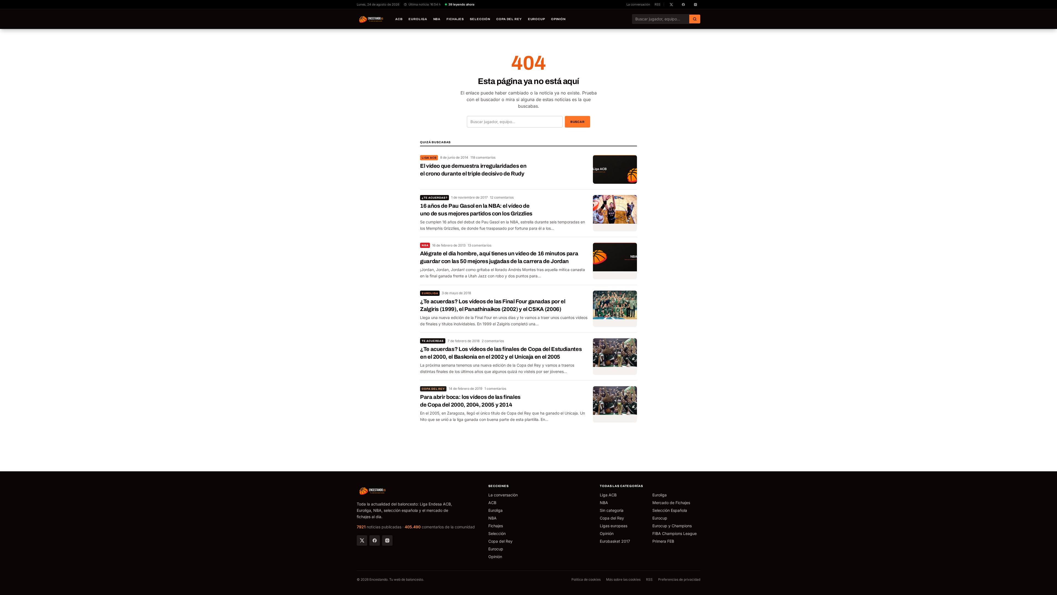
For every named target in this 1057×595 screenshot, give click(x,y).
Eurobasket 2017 (615, 541)
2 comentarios (493, 341)
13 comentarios (479, 245)
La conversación (638, 4)
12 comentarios (502, 197)
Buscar (577, 121)
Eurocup (536, 19)
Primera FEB (663, 541)
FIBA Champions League (674, 533)
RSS (657, 4)
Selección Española (669, 510)
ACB (399, 19)
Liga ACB (429, 157)
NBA (437, 19)
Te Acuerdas (433, 340)
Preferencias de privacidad (679, 579)
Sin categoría (611, 510)
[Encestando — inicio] (371, 19)
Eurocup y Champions (672, 525)
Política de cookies (586, 579)
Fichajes (455, 19)
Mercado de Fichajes (671, 502)
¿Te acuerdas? (434, 197)
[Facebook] (374, 540)
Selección (480, 19)
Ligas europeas (613, 525)
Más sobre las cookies (623, 579)
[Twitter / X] (362, 540)
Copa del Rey (509, 19)
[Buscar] (694, 19)
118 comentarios (482, 157)
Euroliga (417, 19)
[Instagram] (387, 540)
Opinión (558, 19)
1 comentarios (495, 388)
